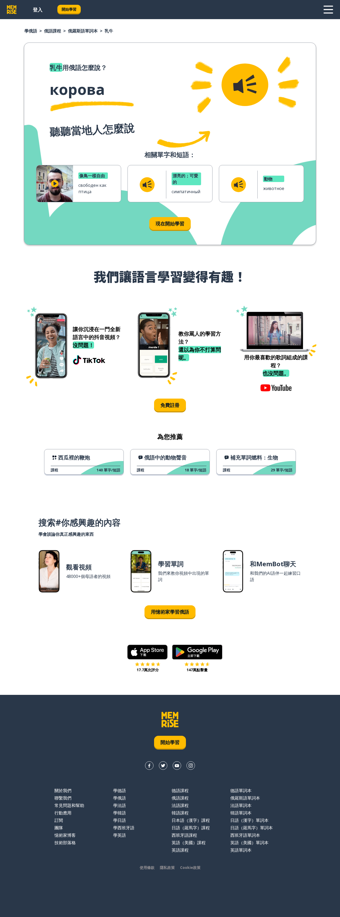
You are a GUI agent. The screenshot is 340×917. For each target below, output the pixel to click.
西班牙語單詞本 (245, 835)
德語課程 (180, 790)
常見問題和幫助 (69, 805)
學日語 (119, 820)
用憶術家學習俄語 (170, 611)
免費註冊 (170, 405)
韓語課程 (180, 813)
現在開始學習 (170, 223)
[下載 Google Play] (197, 652)
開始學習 (69, 9)
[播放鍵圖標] (54, 183)
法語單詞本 (241, 805)
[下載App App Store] (147, 652)
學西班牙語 (123, 828)
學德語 (119, 790)
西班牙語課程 (184, 835)
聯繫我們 (62, 798)
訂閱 (58, 820)
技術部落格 (65, 843)
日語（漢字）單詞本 (249, 820)
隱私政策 (167, 867)
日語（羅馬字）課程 (191, 828)
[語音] (245, 85)
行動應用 (62, 813)
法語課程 (180, 805)
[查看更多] (328, 9)
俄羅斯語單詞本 (83, 31)
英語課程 (180, 850)
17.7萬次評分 (148, 669)
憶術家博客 (65, 835)
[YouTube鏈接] (177, 765)
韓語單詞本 (241, 813)
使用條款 (147, 867)
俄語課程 (52, 31)
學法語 (119, 805)
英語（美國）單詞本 (249, 843)
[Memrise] (11, 9)
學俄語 (30, 31)
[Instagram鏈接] (190, 765)
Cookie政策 (190, 867)
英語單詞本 (241, 850)
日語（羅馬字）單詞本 (251, 828)
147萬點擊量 (197, 669)
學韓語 (119, 813)
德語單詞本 (241, 790)
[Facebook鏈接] (149, 765)
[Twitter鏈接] (163, 765)
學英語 (119, 835)
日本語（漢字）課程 (191, 820)
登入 (37, 9)
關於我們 (62, 790)
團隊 (58, 828)
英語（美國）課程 (189, 843)
